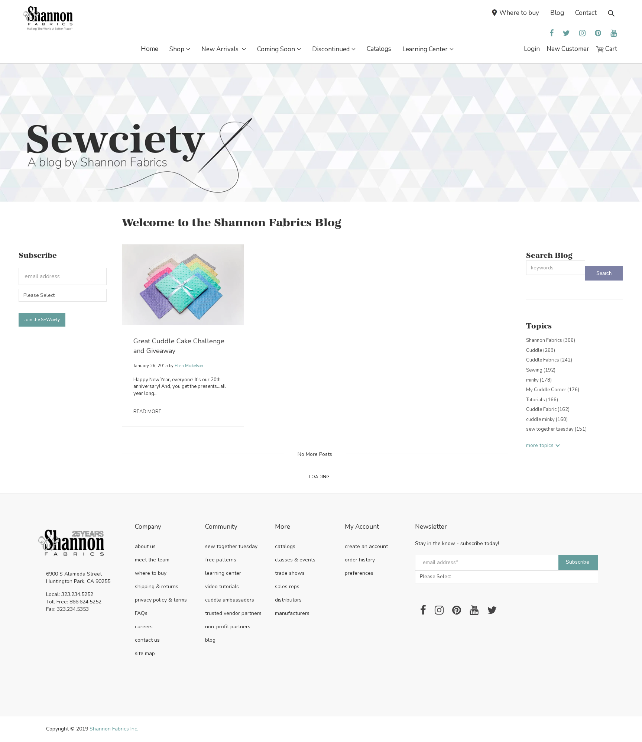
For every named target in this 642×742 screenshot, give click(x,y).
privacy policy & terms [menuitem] (161, 599)
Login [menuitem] (532, 49)
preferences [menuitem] (359, 573)
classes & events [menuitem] (295, 559)
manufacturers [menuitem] (292, 613)
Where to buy (519, 13)
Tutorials (542, 399)
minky (539, 380)
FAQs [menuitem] (141, 613)
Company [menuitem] (148, 527)
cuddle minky (547, 419)
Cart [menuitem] (610, 49)
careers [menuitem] (144, 626)
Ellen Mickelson (188, 366)
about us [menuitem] (145, 546)
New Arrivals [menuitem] (220, 49)
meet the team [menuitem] (152, 559)
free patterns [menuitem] (220, 559)
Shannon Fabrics (550, 340)
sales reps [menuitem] (287, 586)
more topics (540, 445)
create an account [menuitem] (366, 546)
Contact (586, 13)
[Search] (604, 273)
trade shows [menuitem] (290, 573)
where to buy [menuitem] (150, 573)
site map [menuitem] (145, 653)
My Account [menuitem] (362, 527)
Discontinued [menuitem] (331, 49)
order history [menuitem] (360, 559)
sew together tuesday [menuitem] (231, 546)
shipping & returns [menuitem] (156, 586)
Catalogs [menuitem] (379, 49)
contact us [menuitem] (147, 640)
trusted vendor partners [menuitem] (233, 613)
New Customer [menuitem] (568, 49)
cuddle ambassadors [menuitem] (229, 599)
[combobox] (555, 267)
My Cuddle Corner (552, 389)
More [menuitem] (282, 527)
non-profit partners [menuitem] (227, 626)
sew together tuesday (556, 429)
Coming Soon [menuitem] (276, 49)
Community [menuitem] (221, 527)
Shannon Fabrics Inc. (114, 728)
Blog (557, 13)
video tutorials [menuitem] (222, 586)
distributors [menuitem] (288, 599)
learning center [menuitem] (223, 573)
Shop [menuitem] (176, 49)
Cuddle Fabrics (549, 360)
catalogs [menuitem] (285, 546)
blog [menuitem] (210, 640)
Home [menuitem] (149, 49)
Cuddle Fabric (548, 409)
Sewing (540, 370)
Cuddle (540, 350)
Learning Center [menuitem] (425, 49)
